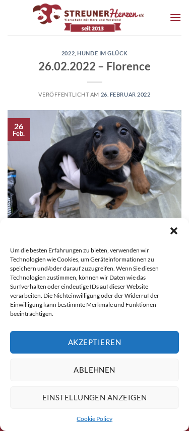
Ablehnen (94, 369)
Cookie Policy (94, 418)
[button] (174, 231)
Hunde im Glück (102, 53)
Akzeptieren (94, 342)
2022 (68, 53)
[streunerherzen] (88, 17)
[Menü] (175, 17)
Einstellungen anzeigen (94, 397)
